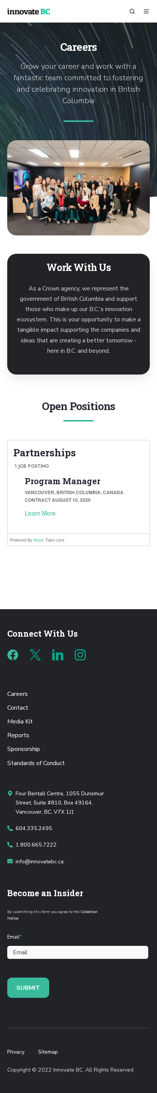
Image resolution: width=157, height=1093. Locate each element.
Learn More (40, 513)
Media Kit (20, 721)
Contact (17, 708)
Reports (18, 735)
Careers (17, 694)
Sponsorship (23, 749)
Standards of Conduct (36, 763)
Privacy (15, 1052)
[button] (132, 11)
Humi (38, 540)
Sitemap (48, 1052)
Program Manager (62, 480)
